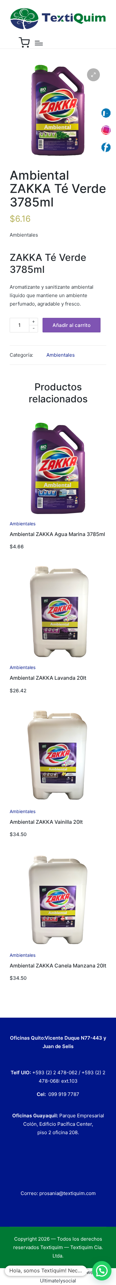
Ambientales (60, 355)
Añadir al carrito (72, 325)
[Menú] (39, 43)
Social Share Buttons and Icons (43, 1272)
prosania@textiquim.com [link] (67, 1193)
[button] (101, 1270)
